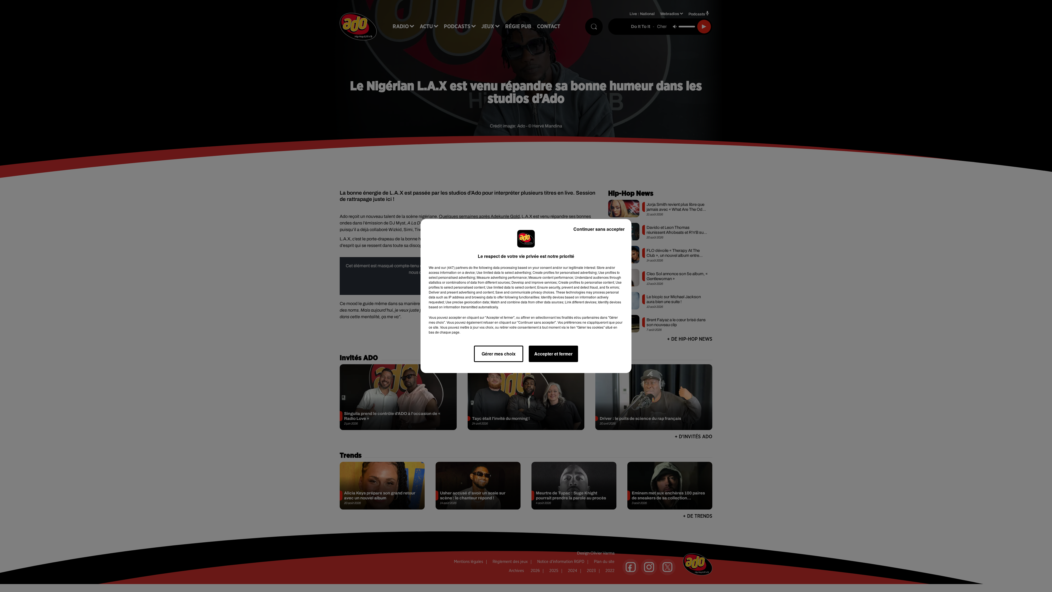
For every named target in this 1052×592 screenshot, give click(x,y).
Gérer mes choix (499, 354)
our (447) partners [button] (454, 267)
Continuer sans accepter (599, 229)
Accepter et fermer (553, 354)
